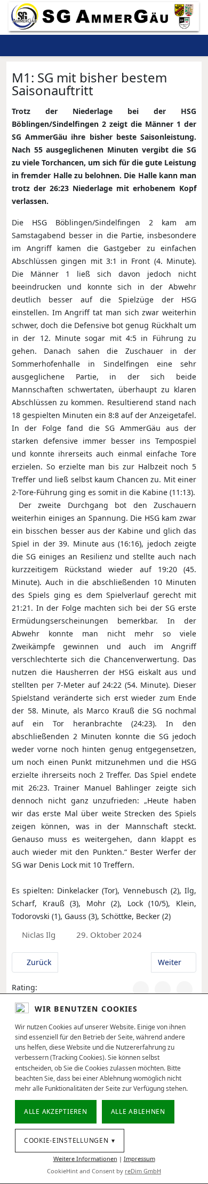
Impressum (139, 1159)
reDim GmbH (143, 1171)
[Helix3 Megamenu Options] (162, 45)
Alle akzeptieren (55, 1111)
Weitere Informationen (85, 1159)
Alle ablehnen (138, 1111)
